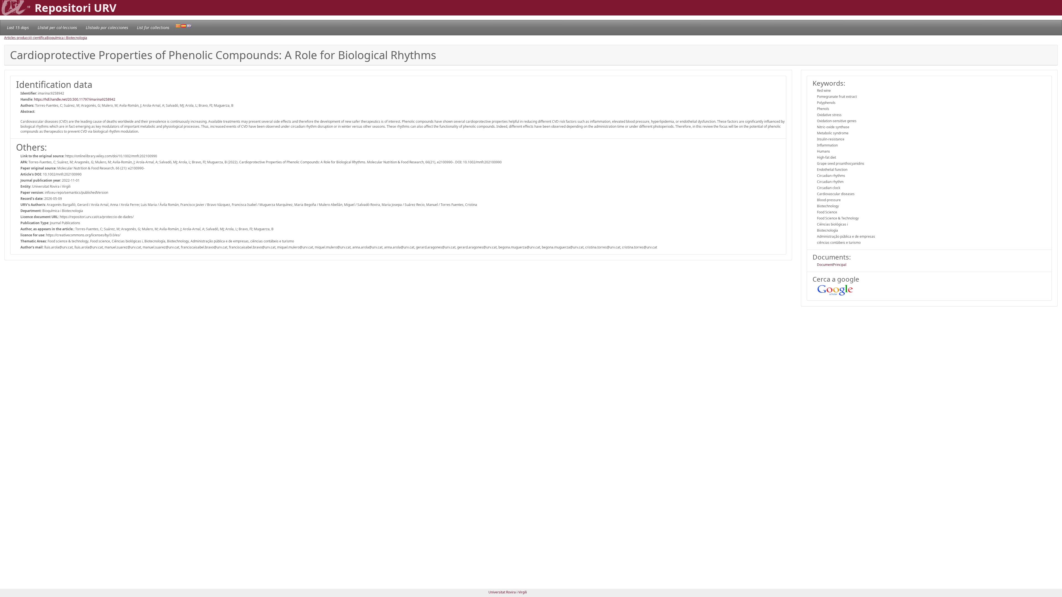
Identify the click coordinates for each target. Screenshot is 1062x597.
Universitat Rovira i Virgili (507, 592)
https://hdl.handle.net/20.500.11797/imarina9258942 (74, 99)
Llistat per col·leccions (57, 27)
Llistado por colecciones (107, 27)
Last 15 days (18, 27)
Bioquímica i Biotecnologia (66, 37)
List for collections (153, 27)
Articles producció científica (25, 37)
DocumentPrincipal (831, 264)
